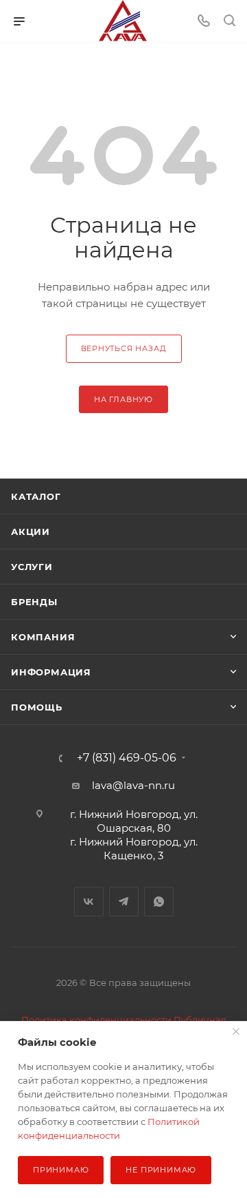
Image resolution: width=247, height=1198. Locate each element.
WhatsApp (159, 901)
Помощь (36, 707)
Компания (43, 636)
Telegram (124, 901)
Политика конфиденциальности (96, 1019)
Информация (51, 671)
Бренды (34, 601)
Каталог (36, 496)
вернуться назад (124, 348)
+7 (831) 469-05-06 (126, 758)
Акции (30, 531)
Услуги (32, 566)
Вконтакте (89, 901)
